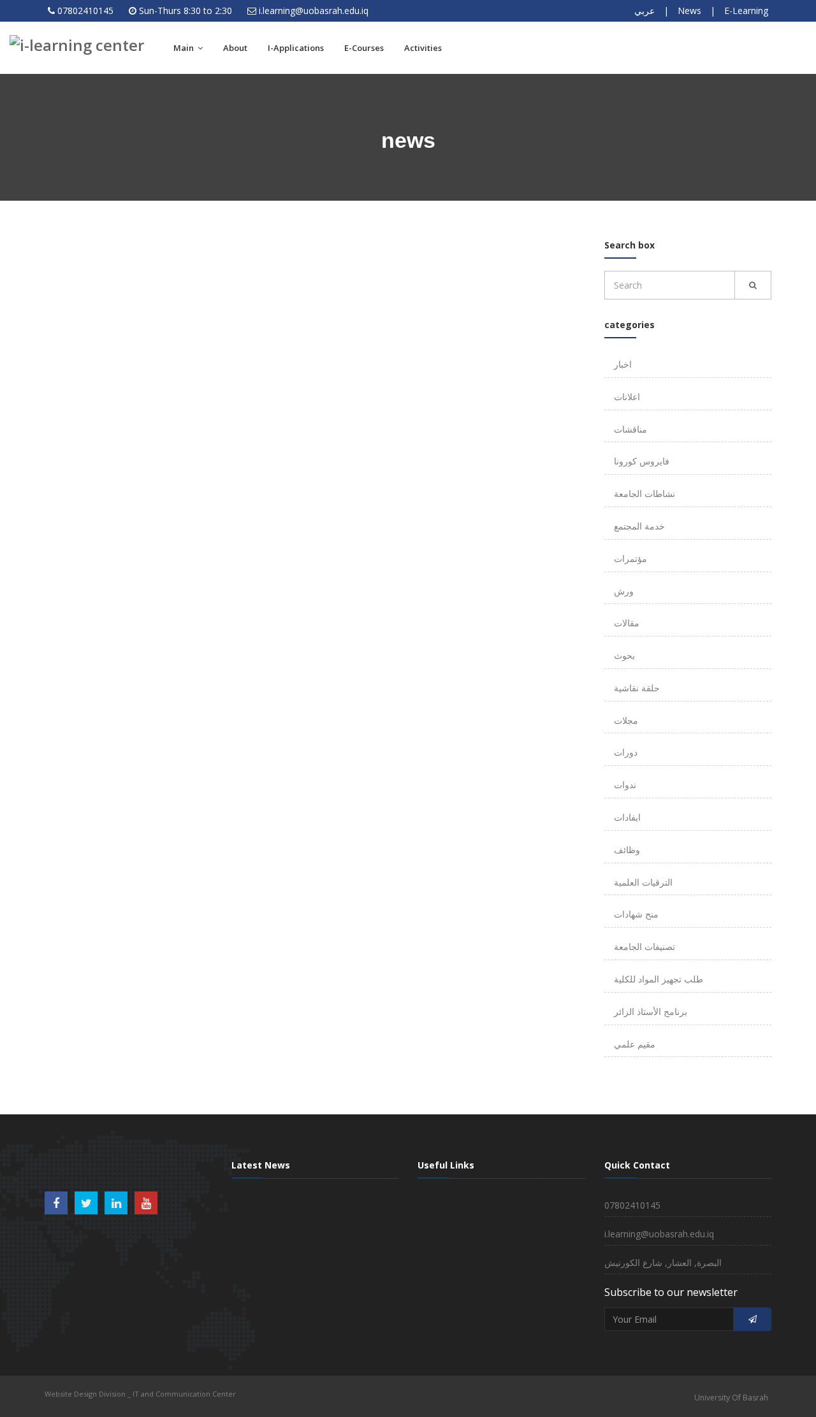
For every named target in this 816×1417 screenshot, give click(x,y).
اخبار (623, 364)
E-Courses (364, 48)
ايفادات (627, 817)
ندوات (625, 785)
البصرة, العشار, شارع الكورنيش (663, 1262)
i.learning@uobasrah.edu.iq (313, 10)
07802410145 (85, 10)
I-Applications (296, 48)
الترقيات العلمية (643, 882)
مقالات (626, 623)
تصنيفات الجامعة (644, 946)
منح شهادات (636, 914)
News (689, 10)
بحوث (624, 655)
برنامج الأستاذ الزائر (650, 1011)
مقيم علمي (634, 1044)
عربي (644, 10)
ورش (624, 591)
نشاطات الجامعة (644, 493)
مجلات (626, 720)
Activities (423, 48)
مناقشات (630, 429)
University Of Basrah (731, 1397)
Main (184, 48)
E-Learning (746, 10)
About (235, 48)
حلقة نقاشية (637, 688)
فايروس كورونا (641, 461)
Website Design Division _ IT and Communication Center (140, 1394)
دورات (626, 752)
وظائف (627, 850)
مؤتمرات (630, 558)
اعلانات (627, 397)
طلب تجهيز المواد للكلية (658, 979)
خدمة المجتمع (639, 526)
